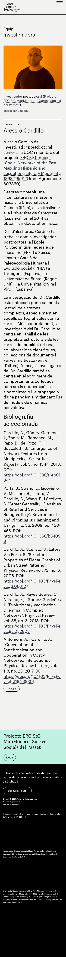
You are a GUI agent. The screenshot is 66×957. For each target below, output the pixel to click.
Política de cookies (11, 805)
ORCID (12, 688)
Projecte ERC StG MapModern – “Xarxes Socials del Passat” (32, 100)
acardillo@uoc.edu (16, 110)
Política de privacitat (11, 802)
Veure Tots (11, 124)
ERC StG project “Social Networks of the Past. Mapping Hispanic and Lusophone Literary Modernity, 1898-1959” (32, 168)
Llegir (9, 757)
